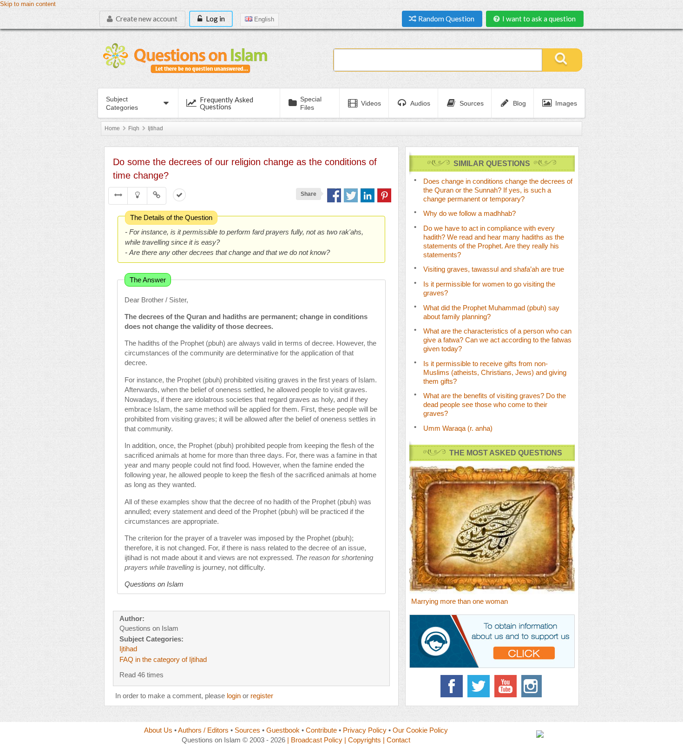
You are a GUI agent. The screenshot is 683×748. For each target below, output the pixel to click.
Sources (247, 730)
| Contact (396, 740)
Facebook (451, 686)
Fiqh (133, 128)
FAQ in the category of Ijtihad (163, 659)
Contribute (321, 730)
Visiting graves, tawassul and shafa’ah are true (493, 269)
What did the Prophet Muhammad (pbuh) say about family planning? (491, 312)
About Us (158, 730)
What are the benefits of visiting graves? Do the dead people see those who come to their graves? (494, 404)
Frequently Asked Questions (226, 103)
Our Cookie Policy (420, 730)
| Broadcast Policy (314, 740)
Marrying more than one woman (459, 601)
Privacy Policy (365, 730)
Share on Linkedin (367, 195)
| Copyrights (362, 740)
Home (112, 128)
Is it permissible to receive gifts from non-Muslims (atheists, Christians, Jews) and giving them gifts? (494, 372)
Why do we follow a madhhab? (469, 213)
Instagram (532, 686)
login (234, 696)
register (261, 696)
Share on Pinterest (384, 195)
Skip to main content (28, 4)
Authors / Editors (203, 730)
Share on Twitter (351, 195)
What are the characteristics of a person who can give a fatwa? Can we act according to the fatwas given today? (497, 340)
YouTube (505, 686)
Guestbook (283, 730)
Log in (214, 18)
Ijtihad (155, 128)
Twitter (478, 686)
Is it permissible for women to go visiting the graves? (489, 288)
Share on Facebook (334, 195)
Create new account (145, 18)
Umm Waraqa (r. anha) (458, 428)
